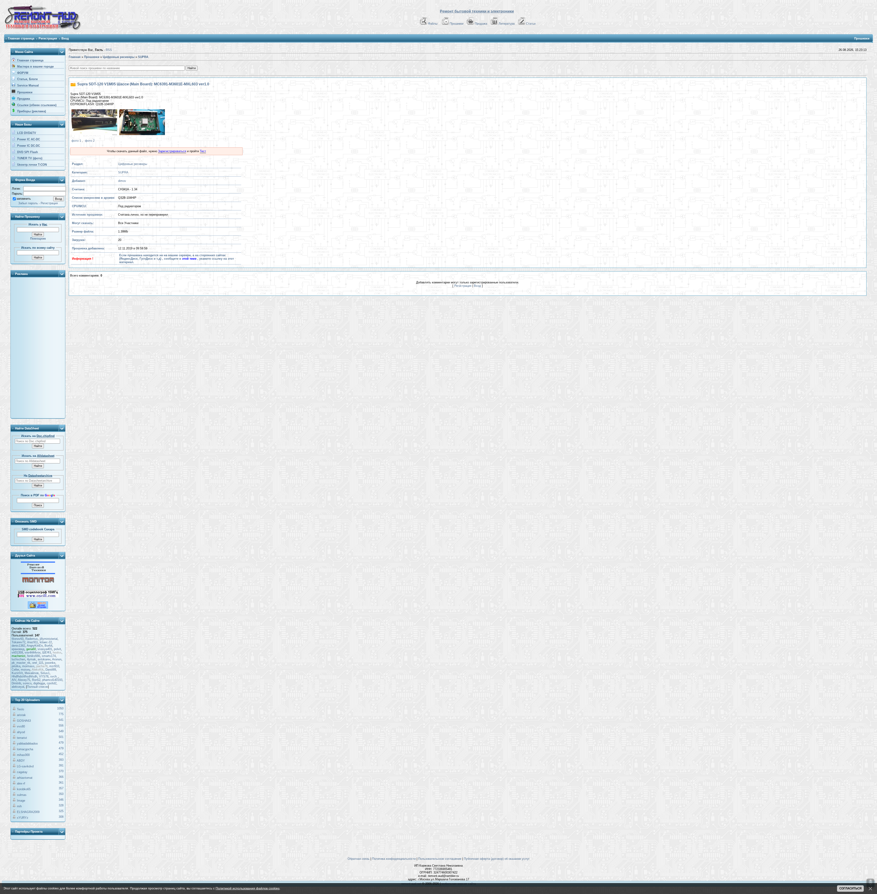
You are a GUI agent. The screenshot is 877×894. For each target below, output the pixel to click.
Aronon (56, 659)
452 (61, 754)
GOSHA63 (24, 720)
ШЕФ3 (46, 652)
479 (61, 742)
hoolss (57, 652)
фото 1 (76, 140)
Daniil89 (50, 669)
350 (61, 794)
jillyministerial (49, 638)
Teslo (20, 709)
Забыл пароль (28, 203)
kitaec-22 (46, 642)
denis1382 (18, 645)
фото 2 (90, 140)
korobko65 (24, 789)
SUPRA (123, 172)
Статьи (531, 23)
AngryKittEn (35, 645)
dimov (122, 181)
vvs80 (21, 726)
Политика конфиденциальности (394, 858)
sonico (27, 683)
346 (61, 799)
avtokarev (44, 659)
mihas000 (23, 755)
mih (19, 806)
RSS (109, 50)
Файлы (432, 23)
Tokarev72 (18, 642)
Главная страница (21, 38)
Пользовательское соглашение (439, 858)
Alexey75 (24, 680)
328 (61, 805)
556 (61, 725)
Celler (15, 669)
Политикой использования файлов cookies (248, 888)
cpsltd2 (51, 683)
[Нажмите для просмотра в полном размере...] (93, 122)
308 (61, 816)
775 (61, 714)
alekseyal (18, 686)
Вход (65, 38)
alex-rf (21, 783)
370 (61, 771)
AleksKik (38, 669)
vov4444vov (32, 652)
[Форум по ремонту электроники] (38, 573)
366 (61, 777)
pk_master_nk (21, 662)
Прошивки (456, 23)
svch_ (54, 676)
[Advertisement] (38, 348)
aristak (21, 715)
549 (61, 731)
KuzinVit (17, 673)
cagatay (22, 772)
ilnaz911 (32, 642)
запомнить (23, 198)
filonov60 (18, 638)
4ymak (31, 659)
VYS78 (43, 676)
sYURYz (22, 817)
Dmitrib (16, 683)
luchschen (18, 659)
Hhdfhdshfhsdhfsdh (24, 676)
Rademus (31, 638)
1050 (60, 708)
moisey (25, 669)
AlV (14, 680)
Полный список (37, 686)
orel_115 (37, 662)
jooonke (50, 662)
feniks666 (33, 656)
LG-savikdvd (25, 766)
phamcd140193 (52, 680)
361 (61, 782)
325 (61, 811)
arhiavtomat (24, 777)
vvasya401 (45, 649)
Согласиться (850, 888)
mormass (28, 666)
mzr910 (54, 666)
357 (61, 788)
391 (61, 765)
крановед (18, 649)
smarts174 (49, 656)
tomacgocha (25, 749)
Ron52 (36, 680)
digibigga (39, 683)
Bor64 (48, 645)
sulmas (21, 795)
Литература (507, 23)
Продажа (481, 23)
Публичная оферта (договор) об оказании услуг (497, 858)
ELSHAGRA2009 (28, 812)
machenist (18, 656)
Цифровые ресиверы (132, 164)
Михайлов (32, 673)
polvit (57, 649)
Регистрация (48, 38)
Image (21, 800)
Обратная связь (359, 858)
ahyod (21, 732)
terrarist (22, 738)
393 (61, 759)
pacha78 (42, 666)
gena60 (31, 649)
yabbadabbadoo (27, 743)
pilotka (16, 666)
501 (61, 737)
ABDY (21, 760)
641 (61, 719)
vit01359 (17, 652)
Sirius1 (45, 673)
